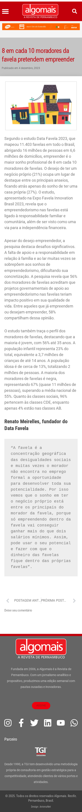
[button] (5, 11)
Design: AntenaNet (41, 806)
